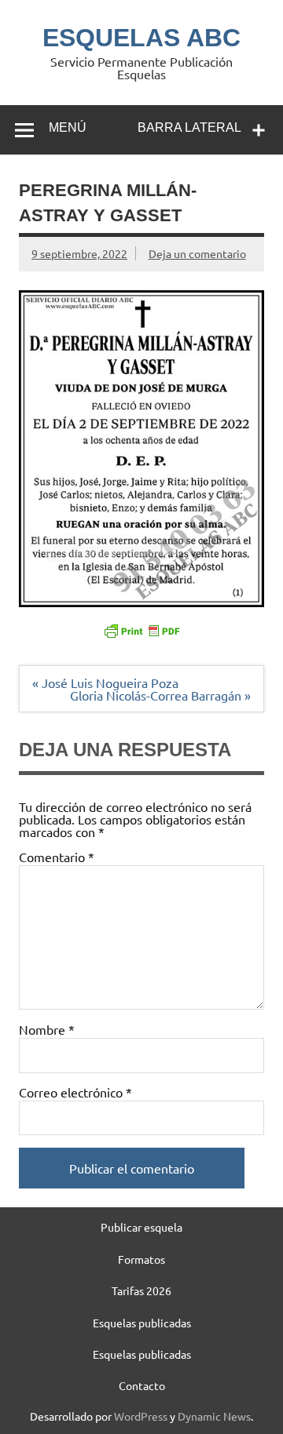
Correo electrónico (75, 1092)
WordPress (140, 1416)
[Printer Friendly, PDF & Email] (141, 630)
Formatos (141, 1259)
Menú (67, 127)
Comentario (56, 856)
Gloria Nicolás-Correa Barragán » (160, 695)
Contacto (142, 1385)
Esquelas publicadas (142, 1322)
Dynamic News (214, 1416)
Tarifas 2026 (141, 1290)
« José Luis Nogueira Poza (105, 682)
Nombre (47, 1029)
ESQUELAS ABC (141, 38)
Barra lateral (189, 127)
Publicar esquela (141, 1226)
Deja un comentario (197, 253)
